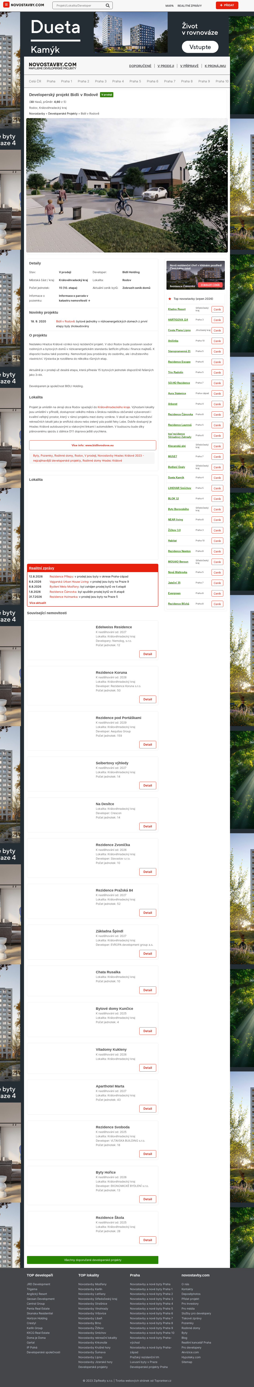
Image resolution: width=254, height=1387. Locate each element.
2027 (123, 716)
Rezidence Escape (179, 412)
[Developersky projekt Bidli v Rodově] (127, 217)
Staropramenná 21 (179, 402)
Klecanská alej (177, 381)
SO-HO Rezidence (179, 612)
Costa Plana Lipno (179, 360)
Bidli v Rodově (65, 351)
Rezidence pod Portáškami (118, 813)
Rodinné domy (63, 485)
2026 (123, 1026)
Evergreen (174, 475)
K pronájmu (215, 66)
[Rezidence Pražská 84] (61, 1144)
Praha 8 (187, 81)
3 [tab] (127, 278)
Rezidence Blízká (178, 496)
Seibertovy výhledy (112, 920)
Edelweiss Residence (113, 711)
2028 (123, 767)
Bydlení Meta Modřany (64, 616)
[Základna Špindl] (61, 1195)
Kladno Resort (177, 339)
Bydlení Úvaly (176, 465)
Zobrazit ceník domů (136, 317)
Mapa (169, 5)
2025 (123, 1341)
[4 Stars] (99, 128)
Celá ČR (35, 81)
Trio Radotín (175, 623)
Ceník (217, 339)
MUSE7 (172, 539)
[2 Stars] (59, 128)
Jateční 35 (174, 549)
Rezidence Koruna (111, 762)
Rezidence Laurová (179, 486)
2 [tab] (122, 278)
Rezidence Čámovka (180, 633)
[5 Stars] (118, 128)
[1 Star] (39, 128)
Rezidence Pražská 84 (114, 1128)
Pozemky (47, 485)
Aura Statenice (177, 581)
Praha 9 (204, 81)
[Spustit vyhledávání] (108, 5)
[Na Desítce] (61, 986)
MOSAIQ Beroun (178, 423)
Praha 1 (66, 81)
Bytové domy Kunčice (114, 1337)
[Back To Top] (243, 1382)
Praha (51, 81)
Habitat (172, 602)
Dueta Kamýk (176, 507)
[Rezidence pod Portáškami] (61, 829)
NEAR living (175, 528)
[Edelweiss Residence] (61, 727)
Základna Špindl (109, 1179)
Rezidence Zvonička (112, 1021)
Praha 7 (169, 81)
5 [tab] (136, 278)
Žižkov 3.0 (174, 560)
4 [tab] (131, 278)
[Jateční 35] (92, 859)
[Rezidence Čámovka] (195, 293)
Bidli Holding (131, 302)
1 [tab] (117, 278)
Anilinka (173, 370)
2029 (123, 817)
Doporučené (140, 66)
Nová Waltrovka (177, 433)
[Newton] (92, 1068)
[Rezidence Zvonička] (61, 1037)
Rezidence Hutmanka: (64, 626)
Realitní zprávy (190, 5)
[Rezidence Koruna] (61, 778)
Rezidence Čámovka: (63, 621)
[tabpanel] (127, 217)
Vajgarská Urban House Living (69, 611)
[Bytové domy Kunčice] (61, 1353)
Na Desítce (105, 971)
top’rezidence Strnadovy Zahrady (179, 392)
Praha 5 (135, 81)
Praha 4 (118, 81)
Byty (36, 485)
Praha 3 (101, 81)
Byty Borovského (178, 570)
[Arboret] (92, 643)
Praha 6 (152, 81)
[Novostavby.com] (27, 4)
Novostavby (37, 147)
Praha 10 (222, 81)
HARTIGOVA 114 (178, 349)
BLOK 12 (173, 444)
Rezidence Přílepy (61, 606)
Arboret (172, 591)
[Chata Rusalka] (61, 1246)
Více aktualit (37, 632)
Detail (147, 744)
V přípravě (189, 66)
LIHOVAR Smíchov (179, 454)
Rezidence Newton (179, 518)
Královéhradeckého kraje (114, 437)
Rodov (79, 485)
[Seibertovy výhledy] (61, 936)
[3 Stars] (79, 128)
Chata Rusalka (108, 1230)
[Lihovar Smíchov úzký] (127, 92)
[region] (92, 552)
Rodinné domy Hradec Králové (102, 490)
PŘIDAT (229, 5)
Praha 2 (83, 81)
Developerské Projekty (63, 147)
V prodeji (166, 66)
